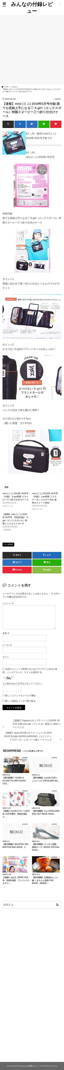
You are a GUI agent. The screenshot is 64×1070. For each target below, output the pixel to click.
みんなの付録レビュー (32, 7)
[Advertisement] (32, 50)
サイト (5, 657)
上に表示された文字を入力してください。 (23, 683)
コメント (8, 603)
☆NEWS (9, 544)
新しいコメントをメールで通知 (20, 695)
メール (7, 645)
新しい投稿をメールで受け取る (20, 701)
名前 (6, 633)
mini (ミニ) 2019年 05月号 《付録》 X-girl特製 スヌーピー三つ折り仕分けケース (15, 496)
